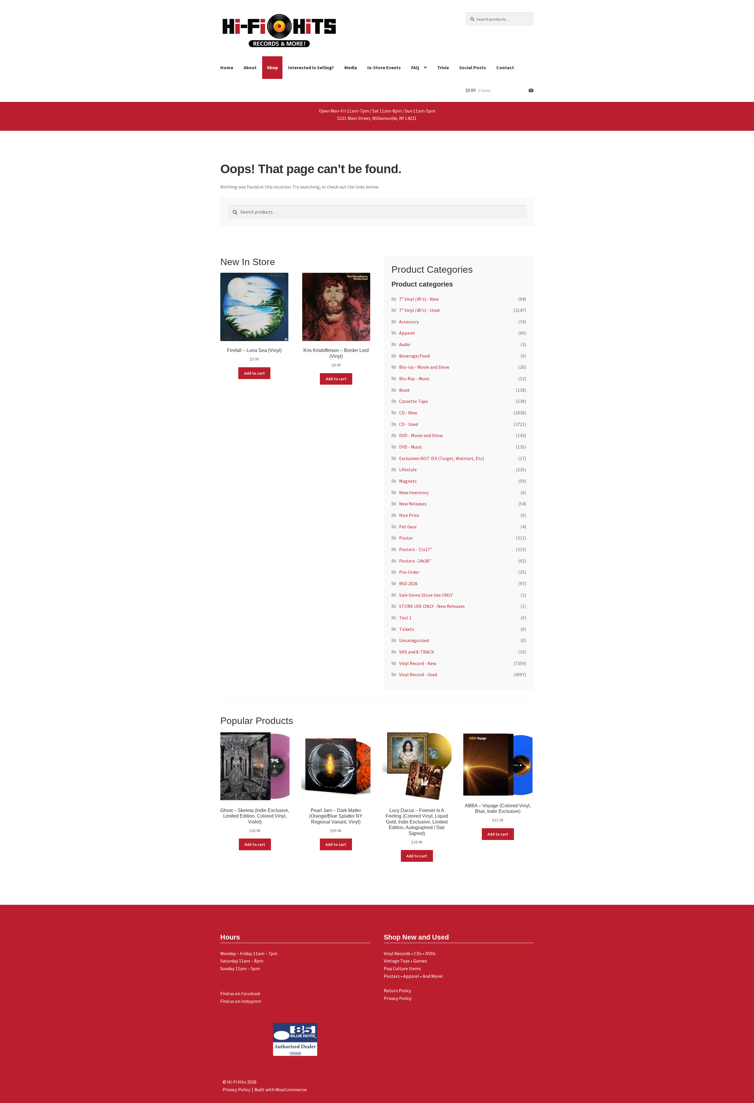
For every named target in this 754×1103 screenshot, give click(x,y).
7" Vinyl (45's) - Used (419, 310)
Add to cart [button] (254, 373)
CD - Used (408, 424)
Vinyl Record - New (417, 663)
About (250, 67)
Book (404, 390)
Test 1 (405, 618)
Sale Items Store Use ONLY (425, 595)
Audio (404, 344)
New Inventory (414, 492)
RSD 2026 (408, 583)
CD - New (408, 413)
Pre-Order (409, 572)
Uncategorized (414, 640)
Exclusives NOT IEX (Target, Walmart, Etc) (441, 458)
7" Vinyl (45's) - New (419, 299)
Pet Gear (408, 527)
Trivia (443, 67)
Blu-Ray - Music (414, 378)
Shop (272, 67)
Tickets (406, 629)
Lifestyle (408, 469)
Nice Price (409, 515)
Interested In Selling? (311, 67)
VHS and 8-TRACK (416, 652)
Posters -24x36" (415, 561)
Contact (505, 67)
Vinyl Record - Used (418, 674)
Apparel (407, 333)
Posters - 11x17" (415, 549)
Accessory (409, 322)
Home (226, 67)
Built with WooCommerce (280, 1089)
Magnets (408, 481)
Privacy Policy (397, 998)
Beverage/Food (414, 356)
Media (350, 67)
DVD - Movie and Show (421, 435)
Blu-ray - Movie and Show (424, 367)
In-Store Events (384, 67)
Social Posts (472, 67)
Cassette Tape (413, 401)
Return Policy (397, 990)
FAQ (415, 67)
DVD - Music (410, 447)
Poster (406, 538)
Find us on (240, 993)
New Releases (413, 504)
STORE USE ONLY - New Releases (432, 606)
